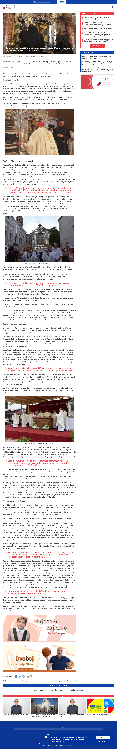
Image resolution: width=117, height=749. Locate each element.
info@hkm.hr (78, 690)
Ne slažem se (102, 741)
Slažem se (102, 737)
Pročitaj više (96, 46)
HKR (78, 2)
